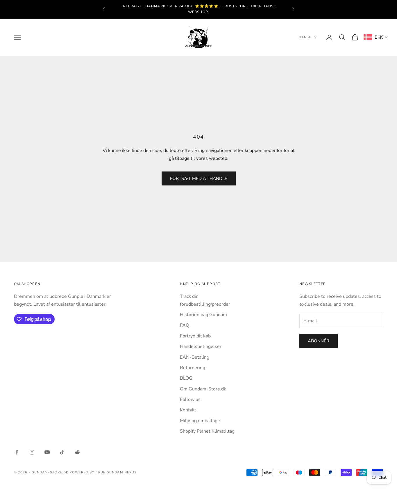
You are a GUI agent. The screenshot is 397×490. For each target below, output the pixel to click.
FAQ (184, 325)
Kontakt (188, 410)
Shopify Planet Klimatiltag (207, 431)
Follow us (190, 399)
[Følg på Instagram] (32, 452)
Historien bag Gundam (203, 315)
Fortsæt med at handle (198, 178)
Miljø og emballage (200, 421)
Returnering (192, 368)
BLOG (186, 378)
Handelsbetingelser (200, 346)
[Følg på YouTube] (47, 452)
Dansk (305, 37)
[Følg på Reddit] (77, 452)
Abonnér (318, 341)
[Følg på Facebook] (17, 452)
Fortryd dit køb (195, 336)
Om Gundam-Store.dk (203, 389)
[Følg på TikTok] (62, 452)
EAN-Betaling (194, 357)
